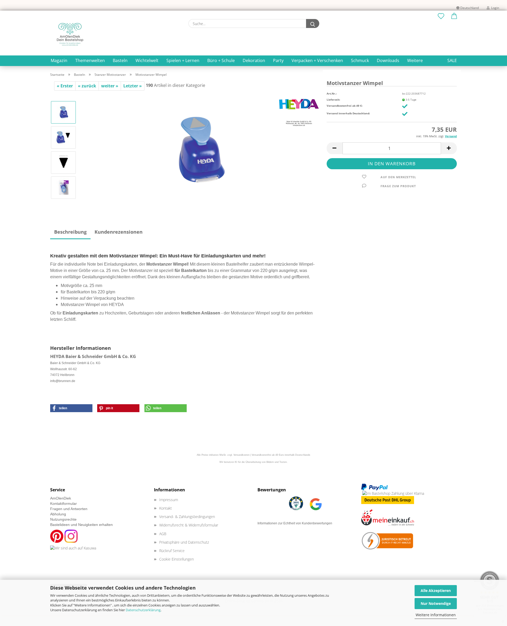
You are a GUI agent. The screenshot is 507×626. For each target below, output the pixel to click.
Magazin (59, 60)
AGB (162, 533)
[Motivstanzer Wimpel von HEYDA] (199, 149)
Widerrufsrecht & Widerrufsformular (188, 525)
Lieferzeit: (333, 99)
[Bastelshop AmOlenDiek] (70, 34)
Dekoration (254, 60)
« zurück (87, 86)
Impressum (168, 499)
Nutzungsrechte (63, 519)
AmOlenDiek (60, 498)
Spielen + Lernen (182, 60)
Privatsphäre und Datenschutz (184, 542)
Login (494, 8)
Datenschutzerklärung (143, 610)
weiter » (109, 86)
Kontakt (165, 508)
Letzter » (132, 86)
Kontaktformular (63, 503)
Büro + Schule (221, 60)
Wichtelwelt (146, 60)
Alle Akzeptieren (436, 590)
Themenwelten (90, 60)
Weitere (415, 60)
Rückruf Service (172, 550)
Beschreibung (70, 232)
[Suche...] (312, 23)
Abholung (58, 514)
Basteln (120, 60)
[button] (454, 16)
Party (278, 60)
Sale (452, 60)
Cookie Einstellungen (176, 559)
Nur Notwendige (436, 603)
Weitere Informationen (436, 614)
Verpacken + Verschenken (317, 60)
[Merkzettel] (441, 16)
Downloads (388, 60)
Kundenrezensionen (119, 232)
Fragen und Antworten (68, 509)
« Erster (65, 86)
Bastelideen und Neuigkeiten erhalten (81, 525)
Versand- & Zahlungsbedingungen (187, 516)
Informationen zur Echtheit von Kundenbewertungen (294, 523)
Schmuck (360, 60)
